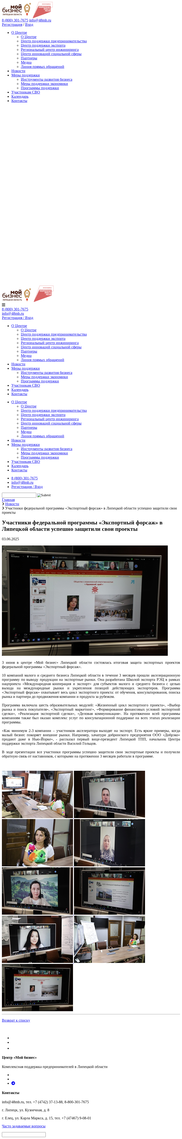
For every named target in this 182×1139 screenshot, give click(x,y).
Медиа (26, 62)
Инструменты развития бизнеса (46, 79)
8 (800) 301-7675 (15, 309)
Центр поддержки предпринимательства (54, 41)
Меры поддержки (25, 75)
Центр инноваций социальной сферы (51, 54)
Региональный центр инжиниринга (50, 50)
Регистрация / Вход (17, 318)
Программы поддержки (40, 88)
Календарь (19, 96)
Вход (29, 24)
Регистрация (12, 24)
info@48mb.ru (40, 20)
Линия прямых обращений (42, 67)
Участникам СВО (25, 92)
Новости (18, 71)
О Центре (19, 33)
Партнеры (29, 58)
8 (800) (15, 20)
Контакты (19, 101)
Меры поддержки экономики (44, 84)
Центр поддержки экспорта (43, 45)
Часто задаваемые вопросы (24, 1126)
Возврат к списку (16, 1020)
